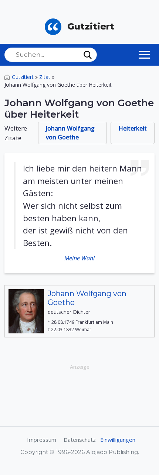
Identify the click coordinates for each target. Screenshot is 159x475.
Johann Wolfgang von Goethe (70, 132)
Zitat (44, 76)
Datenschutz (80, 439)
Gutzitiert (23, 76)
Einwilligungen (117, 439)
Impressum (41, 439)
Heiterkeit (132, 128)
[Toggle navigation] (144, 54)
